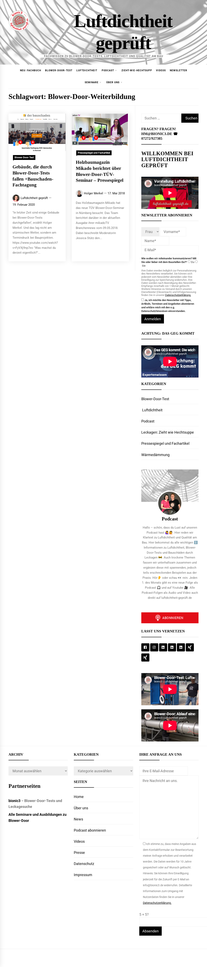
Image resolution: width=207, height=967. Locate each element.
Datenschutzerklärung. (178, 295)
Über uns (112, 82)
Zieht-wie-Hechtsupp (136, 70)
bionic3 (14, 801)
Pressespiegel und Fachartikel (94, 152)
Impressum (83, 875)
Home (79, 797)
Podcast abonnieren (90, 830)
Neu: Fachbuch (30, 70)
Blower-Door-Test (58, 70)
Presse (79, 852)
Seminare (91, 82)
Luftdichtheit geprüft (34, 198)
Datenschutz (84, 864)
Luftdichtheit (86, 70)
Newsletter (178, 70)
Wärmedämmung (155, 455)
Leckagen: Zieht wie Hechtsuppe (167, 432)
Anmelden (152, 319)
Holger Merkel (93, 193)
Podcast (108, 70)
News (78, 819)
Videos (161, 70)
